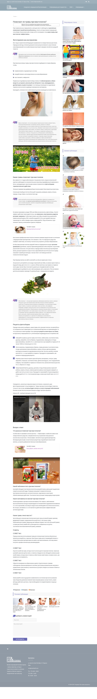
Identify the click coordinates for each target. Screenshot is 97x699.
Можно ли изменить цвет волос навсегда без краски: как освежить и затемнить (30, 608)
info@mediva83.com (37, 1)
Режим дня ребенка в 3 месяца (71, 228)
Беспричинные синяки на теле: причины (73, 93)
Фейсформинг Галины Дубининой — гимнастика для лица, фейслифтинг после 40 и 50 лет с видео (18, 609)
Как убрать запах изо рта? (35, 448)
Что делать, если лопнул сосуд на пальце (73, 126)
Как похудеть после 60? (54, 606)
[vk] (86, 1)
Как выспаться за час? (34, 229)
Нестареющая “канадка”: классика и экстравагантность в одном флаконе (42, 608)
